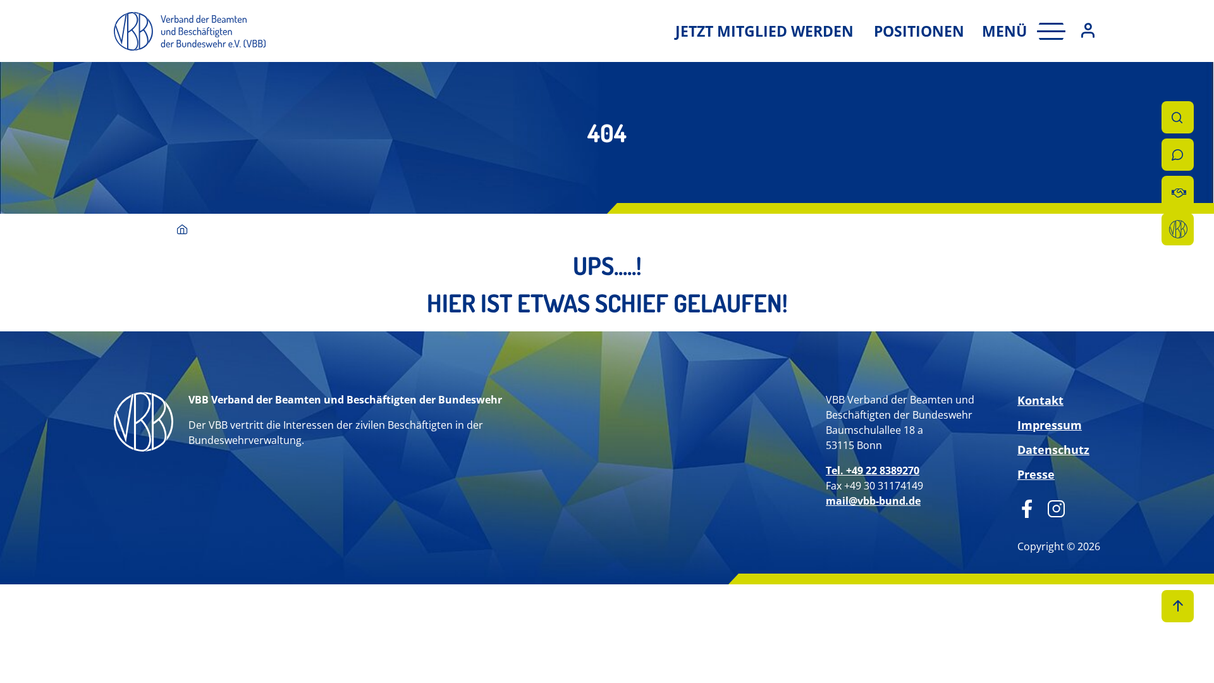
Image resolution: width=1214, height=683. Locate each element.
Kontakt (1040, 400)
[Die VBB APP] (1178, 229)
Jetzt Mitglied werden (764, 31)
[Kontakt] (1178, 154)
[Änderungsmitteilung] (1178, 192)
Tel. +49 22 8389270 (872, 470)
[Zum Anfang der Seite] (1178, 606)
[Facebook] (1027, 507)
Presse (1036, 474)
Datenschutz (1053, 449)
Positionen (919, 31)
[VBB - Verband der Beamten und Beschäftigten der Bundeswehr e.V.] (182, 230)
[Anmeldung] (1088, 31)
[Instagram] (1052, 507)
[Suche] (1178, 117)
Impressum (1049, 425)
